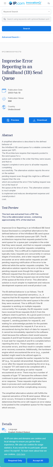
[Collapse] (5, 3)
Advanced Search (10, 37)
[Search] (49, 3)
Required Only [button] (15, 460)
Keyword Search (10, 12)
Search (26, 28)
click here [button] (20, 454)
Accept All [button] (38, 460)
